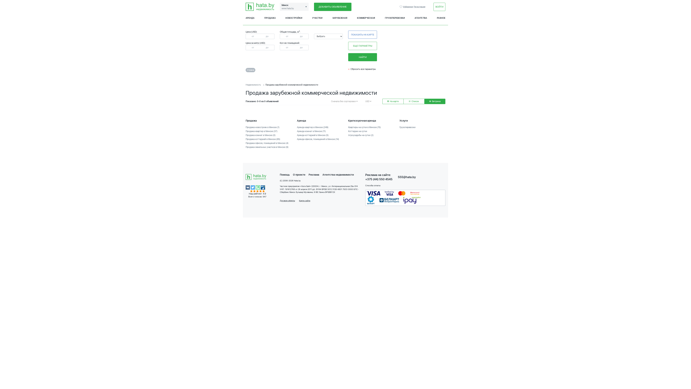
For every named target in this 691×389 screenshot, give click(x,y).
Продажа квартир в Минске (261, 131)
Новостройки (293, 18)
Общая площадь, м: (290, 32)
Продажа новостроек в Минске (262, 127)
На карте (394, 101)
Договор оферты (287, 201)
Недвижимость (253, 85)
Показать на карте (362, 34)
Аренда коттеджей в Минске (313, 135)
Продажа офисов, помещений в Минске (267, 143)
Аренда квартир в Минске (312, 127)
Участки (317, 18)
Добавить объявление (333, 6)
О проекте (299, 174)
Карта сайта (304, 201)
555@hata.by (407, 177)
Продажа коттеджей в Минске (263, 139)
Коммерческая (366, 18)
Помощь (285, 174)
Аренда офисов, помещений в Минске (318, 139)
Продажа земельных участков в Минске (267, 147)
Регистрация (419, 7)
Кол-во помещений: (290, 43)
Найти (363, 57)
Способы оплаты (372, 185)
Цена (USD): (251, 32)
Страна (250, 70)
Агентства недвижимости (338, 174)
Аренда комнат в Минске (311, 131)
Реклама (314, 174)
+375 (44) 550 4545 (378, 179)
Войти (439, 6)
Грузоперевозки (395, 18)
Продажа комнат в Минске (261, 135)
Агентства (421, 18)
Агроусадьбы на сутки (361, 135)
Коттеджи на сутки (357, 131)
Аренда (250, 18)
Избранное (401, 6)
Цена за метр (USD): (256, 43)
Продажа (270, 18)
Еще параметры (362, 45)
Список (415, 101)
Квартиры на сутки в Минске (364, 127)
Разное (441, 18)
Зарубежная (339, 18)
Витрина (436, 101)
